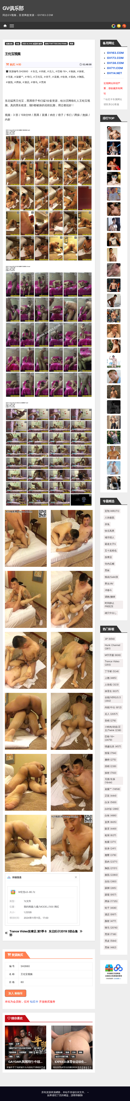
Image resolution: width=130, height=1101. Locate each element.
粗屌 (110, 835)
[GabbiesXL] (113, 376)
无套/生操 (110, 781)
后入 (51, 71)
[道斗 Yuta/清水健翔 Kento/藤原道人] (113, 330)
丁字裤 (112, 671)
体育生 (112, 691)
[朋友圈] (113, 25)
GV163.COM (115, 52)
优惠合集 (9, 44)
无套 (10, 76)
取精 (11, 1044)
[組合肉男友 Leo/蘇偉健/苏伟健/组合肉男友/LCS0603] (113, 193)
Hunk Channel (112, 647)
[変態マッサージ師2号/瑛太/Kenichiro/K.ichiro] (113, 254)
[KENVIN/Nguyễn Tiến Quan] (113, 148)
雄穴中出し (111, 612)
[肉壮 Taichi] (113, 437)
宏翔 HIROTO (112, 510)
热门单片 (37, 1048)
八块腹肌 (109, 517)
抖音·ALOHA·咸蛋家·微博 (32, 44)
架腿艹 (19, 76)
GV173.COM (115, 58)
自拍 (110, 881)
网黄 (71, 44)
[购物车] (119, 25)
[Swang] (113, 163)
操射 (81, 71)
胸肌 (81, 76)
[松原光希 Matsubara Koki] (113, 208)
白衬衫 (112, 808)
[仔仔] (113, 406)
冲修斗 (108, 590)
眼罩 (110, 828)
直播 (56, 76)
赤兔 (107, 524)
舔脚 (110, 888)
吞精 (110, 720)
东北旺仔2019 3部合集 (63, 931)
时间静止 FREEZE (109, 604)
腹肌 (10, 82)
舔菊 (110, 894)
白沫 (110, 802)
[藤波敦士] (113, 467)
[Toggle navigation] (12, 25)
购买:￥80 (15, 64)
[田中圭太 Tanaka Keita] (113, 345)
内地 (17, 44)
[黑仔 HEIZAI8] (113, 315)
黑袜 (107, 570)
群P (37, 1052)
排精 (110, 766)
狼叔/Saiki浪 (111, 576)
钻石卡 (34, 1001)
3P (110, 638)
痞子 (48, 76)
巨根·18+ (62, 71)
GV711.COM (115, 68)
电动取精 (12, 1052)
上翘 (110, 677)
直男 (110, 822)
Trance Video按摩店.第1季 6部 (28, 933)
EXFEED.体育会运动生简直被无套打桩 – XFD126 (86, 1062)
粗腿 (110, 841)
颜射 (110, 921)
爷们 (29, 76)
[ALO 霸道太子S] (113, 300)
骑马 (35, 82)
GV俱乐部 (13, 8)
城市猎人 (109, 537)
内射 (43, 71)
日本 (74, 1052)
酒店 (27, 82)
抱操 (73, 71)
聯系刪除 (78, 1095)
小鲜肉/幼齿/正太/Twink (113, 728)
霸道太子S (110, 543)
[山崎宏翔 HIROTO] (113, 132)
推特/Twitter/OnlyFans (56, 44)
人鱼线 (112, 684)
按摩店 (108, 557)
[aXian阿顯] (113, 391)
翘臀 (110, 855)
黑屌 (43, 82)
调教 (11, 1056)
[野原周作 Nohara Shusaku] (113, 452)
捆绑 (110, 759)
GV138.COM (115, 63)
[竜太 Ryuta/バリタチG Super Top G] (113, 239)
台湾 (17, 1044)
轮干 (110, 907)
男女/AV (109, 583)
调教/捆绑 (110, 596)
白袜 (110, 815)
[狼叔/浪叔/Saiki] (113, 178)
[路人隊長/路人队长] (113, 422)
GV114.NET (114, 73)
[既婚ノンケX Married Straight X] (113, 269)
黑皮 (110, 940)
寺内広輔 (109, 563)
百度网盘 (22, 1052)
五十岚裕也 (111, 550)
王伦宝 (38, 76)
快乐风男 (109, 530)
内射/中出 (113, 707)
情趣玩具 (113, 746)
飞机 (17, 1056)
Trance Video (112, 663)
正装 (110, 795)
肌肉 (73, 76)
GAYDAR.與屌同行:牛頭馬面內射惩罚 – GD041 (38, 1062)
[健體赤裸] (113, 361)
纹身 (64, 76)
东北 (35, 71)
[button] (124, 25)
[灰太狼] (113, 482)
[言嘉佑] (113, 224)
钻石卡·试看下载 (62, 1056)
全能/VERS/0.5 (113, 699)
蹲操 (18, 82)
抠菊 (110, 753)
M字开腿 (113, 655)
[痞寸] (113, 285)
